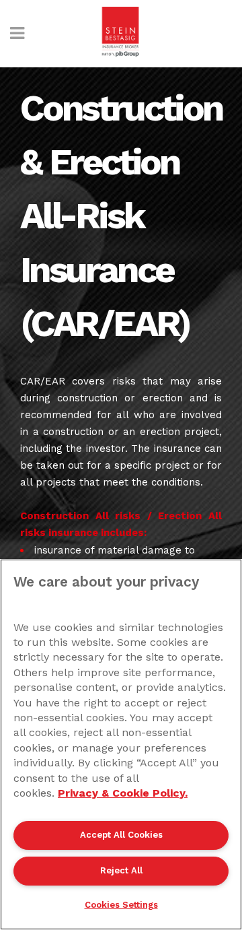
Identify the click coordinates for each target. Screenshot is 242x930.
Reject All (121, 870)
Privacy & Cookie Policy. (123, 793)
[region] (121, 744)
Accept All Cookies (121, 835)
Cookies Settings (121, 905)
